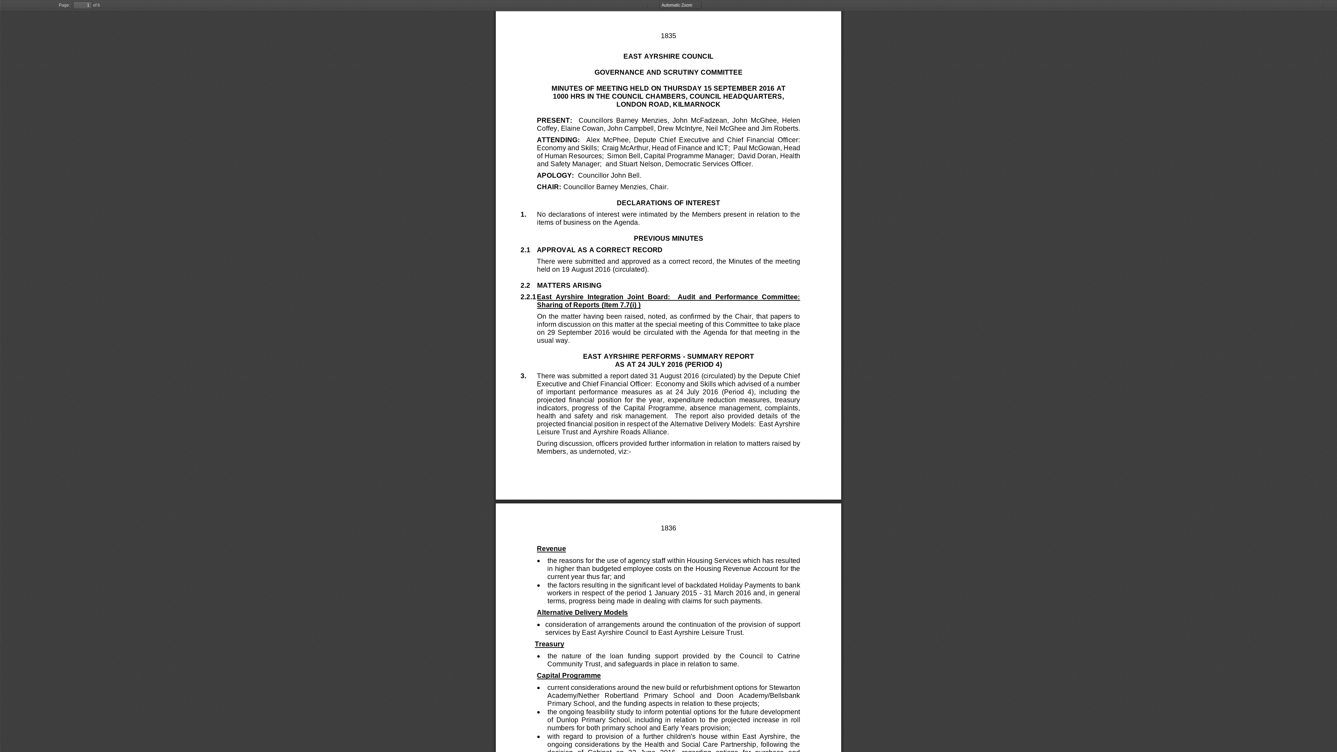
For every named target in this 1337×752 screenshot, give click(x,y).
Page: (64, 5)
